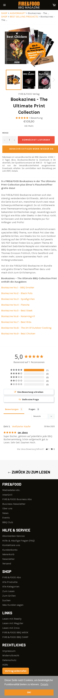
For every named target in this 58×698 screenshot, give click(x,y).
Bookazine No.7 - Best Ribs (16, 322)
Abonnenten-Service (13, 535)
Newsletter (8, 558)
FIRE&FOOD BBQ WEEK (15, 632)
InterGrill (7, 494)
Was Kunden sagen (12, 604)
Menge (5, 133)
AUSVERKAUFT (18, 13)
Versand (6, 563)
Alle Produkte (9, 582)
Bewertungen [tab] (12, 409)
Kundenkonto (9, 549)
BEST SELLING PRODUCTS (24, 16)
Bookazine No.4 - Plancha (15, 304)
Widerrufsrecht (10, 655)
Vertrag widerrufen (15, 670)
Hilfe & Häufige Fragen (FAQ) (18, 540)
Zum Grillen (9, 595)
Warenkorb (8, 554)
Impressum (8, 650)
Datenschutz (9, 660)
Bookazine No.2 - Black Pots (16, 293)
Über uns (7, 508)
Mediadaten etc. (11, 490)
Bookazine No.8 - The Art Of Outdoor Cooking (26, 327)
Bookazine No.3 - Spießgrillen (18, 298)
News (5, 513)
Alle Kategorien (10, 586)
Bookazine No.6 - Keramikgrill (18, 316)
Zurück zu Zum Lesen (30, 472)
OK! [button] (29, 692)
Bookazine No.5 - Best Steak (16, 310)
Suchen (6, 600)
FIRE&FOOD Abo (11, 577)
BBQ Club (7, 522)
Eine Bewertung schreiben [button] (30, 392)
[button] (47, 449)
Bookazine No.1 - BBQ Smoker (17, 287)
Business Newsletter (13, 503)
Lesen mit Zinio (11, 627)
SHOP (4, 13)
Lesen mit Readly (11, 618)
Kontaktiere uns (11, 545)
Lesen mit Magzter (12, 623)
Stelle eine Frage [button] (30, 399)
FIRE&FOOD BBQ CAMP (15, 637)
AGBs (5, 664)
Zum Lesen (8, 591)
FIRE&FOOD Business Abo (17, 499)
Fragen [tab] (32, 409)
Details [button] (44, 684)
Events (6, 517)
